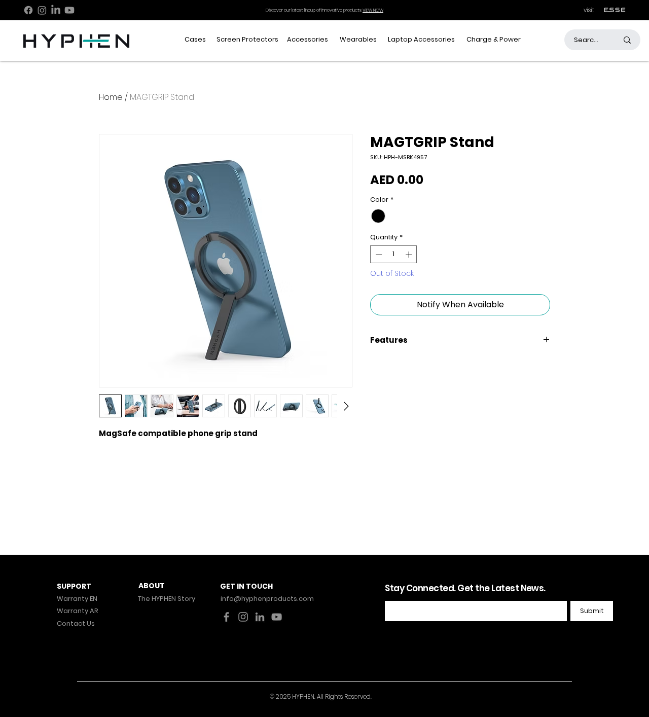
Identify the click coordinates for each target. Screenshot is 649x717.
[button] (195, 40)
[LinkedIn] (55, 10)
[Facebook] (28, 10)
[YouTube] (276, 617)
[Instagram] (42, 10)
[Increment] (410, 254)
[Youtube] (69, 10)
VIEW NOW (373, 10)
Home (111, 97)
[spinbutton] (394, 254)
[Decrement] (378, 254)
